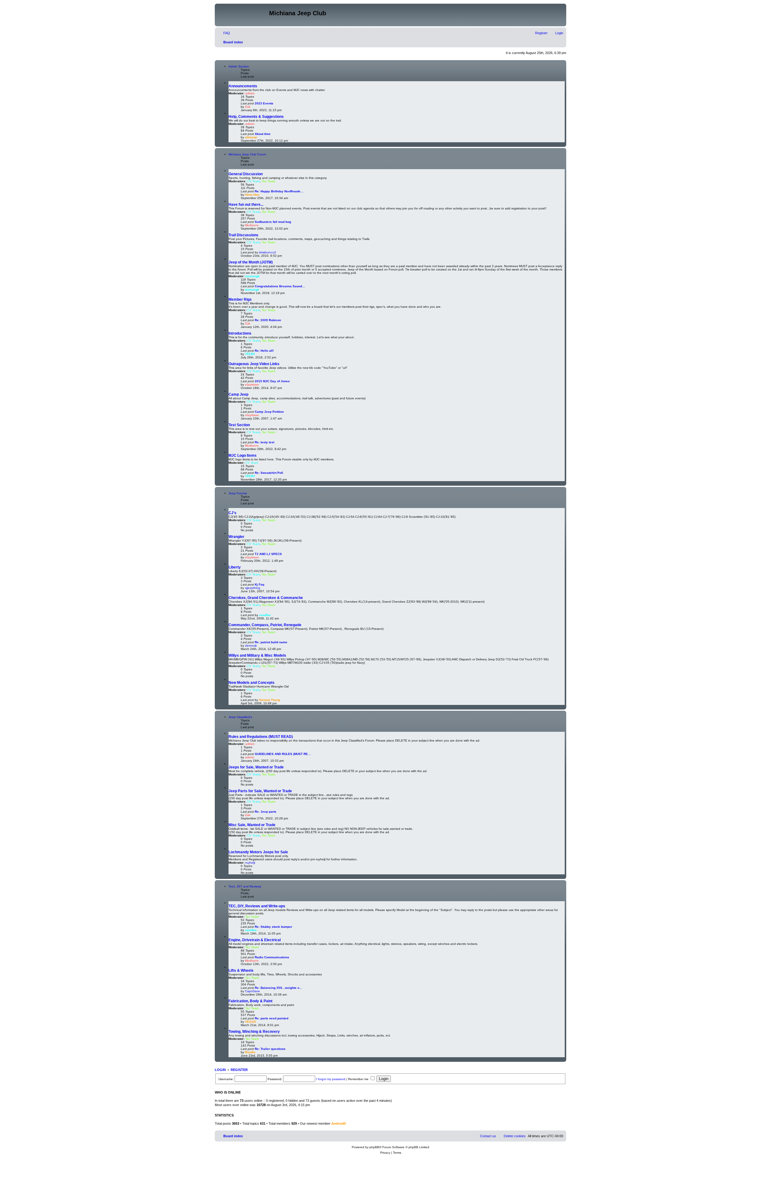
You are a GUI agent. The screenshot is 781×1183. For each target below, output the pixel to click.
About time (263, 134)
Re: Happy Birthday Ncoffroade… (279, 191)
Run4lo (250, 1052)
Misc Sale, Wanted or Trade (252, 825)
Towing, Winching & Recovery (254, 1031)
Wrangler (236, 537)
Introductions (240, 333)
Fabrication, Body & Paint (250, 1001)
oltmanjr (251, 137)
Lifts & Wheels (241, 970)
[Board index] (242, 15)
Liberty (235, 567)
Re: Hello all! (264, 350)
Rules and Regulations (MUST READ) (261, 737)
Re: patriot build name (271, 642)
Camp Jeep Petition (269, 411)
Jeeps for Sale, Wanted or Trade (256, 767)
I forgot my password (330, 1079)
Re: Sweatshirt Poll (269, 472)
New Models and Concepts (252, 682)
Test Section (239, 425)
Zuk (247, 106)
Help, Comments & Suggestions (256, 116)
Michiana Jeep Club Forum (247, 154)
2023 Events (264, 103)
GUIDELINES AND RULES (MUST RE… (283, 754)
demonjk (251, 645)
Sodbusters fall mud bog (273, 221)
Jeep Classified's (240, 717)
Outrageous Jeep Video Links (254, 364)
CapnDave (252, 991)
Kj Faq (259, 584)
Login (220, 1070)
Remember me (358, 1079)
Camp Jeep (238, 394)
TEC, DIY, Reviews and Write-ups (257, 906)
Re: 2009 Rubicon (268, 320)
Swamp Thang (269, 700)
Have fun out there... (246, 204)
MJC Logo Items (243, 455)
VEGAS (250, 1021)
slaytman (252, 384)
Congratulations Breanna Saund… (280, 286)
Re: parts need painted (271, 1018)
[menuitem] (224, 33)
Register (239, 1070)
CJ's (232, 513)
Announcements (243, 86)
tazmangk (252, 276)
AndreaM (338, 1123)
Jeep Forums (238, 493)
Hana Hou (252, 194)
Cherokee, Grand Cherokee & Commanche (266, 598)
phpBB (374, 1147)
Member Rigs (240, 299)
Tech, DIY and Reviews (245, 886)
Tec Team (268, 181)
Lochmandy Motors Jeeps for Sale (258, 852)
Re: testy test (264, 442)
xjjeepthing (252, 588)
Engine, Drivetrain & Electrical (255, 940)
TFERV (250, 354)
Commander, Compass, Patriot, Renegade (265, 625)
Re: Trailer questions (270, 1049)
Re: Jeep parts (265, 811)
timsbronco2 (267, 252)
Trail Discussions (243, 235)
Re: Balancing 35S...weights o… (278, 987)
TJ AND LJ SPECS (268, 554)
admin (249, 93)
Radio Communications (272, 957)
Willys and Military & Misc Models (257, 655)
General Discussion (246, 174)
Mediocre (252, 225)
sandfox (265, 615)
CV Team (253, 181)
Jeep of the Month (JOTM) (251, 262)
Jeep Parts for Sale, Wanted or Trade (260, 791)
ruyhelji (250, 862)
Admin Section (239, 66)
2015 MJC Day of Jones (272, 381)
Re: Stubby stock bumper (273, 926)
